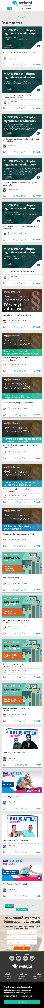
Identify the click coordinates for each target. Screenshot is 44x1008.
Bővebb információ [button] (24, 996)
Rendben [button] (22, 1002)
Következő (22, 909)
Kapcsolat (7, 977)
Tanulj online (37, 977)
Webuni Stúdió (22, 981)
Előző (9, 906)
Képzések (36, 979)
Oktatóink (7, 979)
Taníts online (22, 977)
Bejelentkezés (25, 8)
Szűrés (23, 17)
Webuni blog (22, 979)
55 (38, 906)
